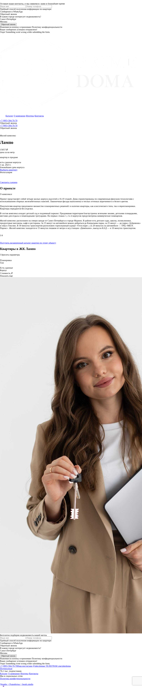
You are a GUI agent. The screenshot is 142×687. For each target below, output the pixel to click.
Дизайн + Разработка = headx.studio (16, 684)
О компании (19, 116)
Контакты (39, 116)
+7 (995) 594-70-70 (8, 120)
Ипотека (30, 116)
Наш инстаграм (30, 666)
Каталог (9, 116)
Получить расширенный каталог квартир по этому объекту (28, 243)
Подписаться (6, 668)
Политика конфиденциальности (15, 678)
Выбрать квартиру (8, 170)
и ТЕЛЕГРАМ (57, 666)
